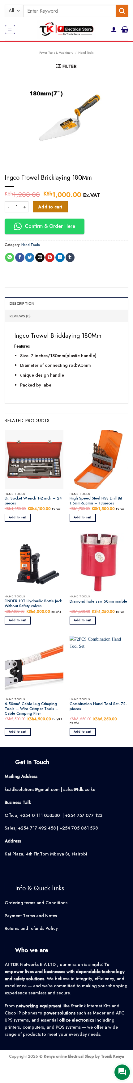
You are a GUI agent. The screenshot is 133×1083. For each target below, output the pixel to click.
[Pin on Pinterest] (49, 257)
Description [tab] (22, 303)
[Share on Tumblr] (70, 257)
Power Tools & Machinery (56, 52)
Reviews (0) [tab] (20, 316)
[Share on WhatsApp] (9, 257)
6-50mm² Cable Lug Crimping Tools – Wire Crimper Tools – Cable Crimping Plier (31, 709)
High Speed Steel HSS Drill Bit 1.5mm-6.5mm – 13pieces (96, 501)
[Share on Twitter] (29, 257)
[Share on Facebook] (19, 257)
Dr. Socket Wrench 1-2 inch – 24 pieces (33, 501)
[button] (10, 29)
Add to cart (50, 207)
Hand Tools (86, 52)
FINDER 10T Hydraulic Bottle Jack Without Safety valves (33, 604)
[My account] (114, 29)
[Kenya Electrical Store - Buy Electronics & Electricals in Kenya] (66, 29)
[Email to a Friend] (40, 257)
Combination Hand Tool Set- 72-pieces (98, 707)
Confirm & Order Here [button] (50, 226)
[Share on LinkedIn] (60, 257)
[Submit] (122, 11)
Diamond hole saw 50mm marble (98, 601)
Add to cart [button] (18, 517)
